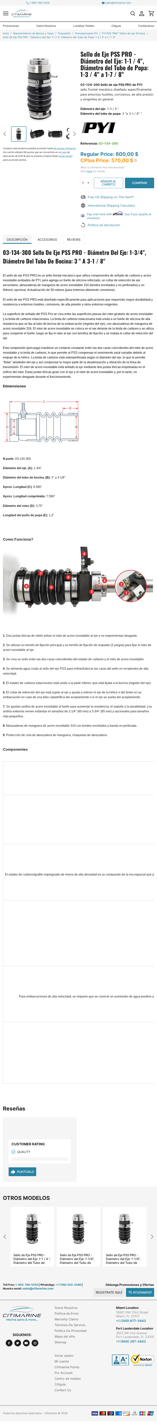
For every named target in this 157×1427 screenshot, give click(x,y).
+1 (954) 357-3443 (131, 1341)
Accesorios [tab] (47, 239)
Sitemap (60, 1342)
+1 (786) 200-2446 (68, 1284)
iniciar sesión (65, 156)
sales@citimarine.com (118, 2)
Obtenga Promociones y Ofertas (129, 1285)
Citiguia (116, 25)
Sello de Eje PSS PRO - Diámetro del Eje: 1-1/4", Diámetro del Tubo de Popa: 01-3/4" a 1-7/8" (77, 1259)
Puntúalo (22, 1172)
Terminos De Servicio (70, 1325)
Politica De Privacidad (71, 1331)
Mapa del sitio (65, 1336)
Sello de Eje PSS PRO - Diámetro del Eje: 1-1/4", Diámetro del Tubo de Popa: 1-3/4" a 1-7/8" (30, 1259)
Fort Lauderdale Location (134, 1328)
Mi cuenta (62, 1361)
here (89, 171)
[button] (6, 13)
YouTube (26, 1343)
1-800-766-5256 (39, 2)
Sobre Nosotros (46, 25)
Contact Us (63, 1390)
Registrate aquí (109, 1292)
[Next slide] (73, 133)
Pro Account (64, 1373)
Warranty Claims (66, 1319)
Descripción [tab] (17, 239)
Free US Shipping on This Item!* (111, 197)
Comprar (139, 183)
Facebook (9, 1343)
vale (64, 152)
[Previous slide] (6, 133)
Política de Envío (67, 1313)
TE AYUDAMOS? (140, 1292)
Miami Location (127, 1308)
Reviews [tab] (73, 239)
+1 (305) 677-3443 (131, 1321)
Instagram (35, 1343)
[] (132, 13)
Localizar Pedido (83, 25)
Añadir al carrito (108, 182)
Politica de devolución (104, 225)
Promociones (11, 25)
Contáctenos (146, 25)
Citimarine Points (67, 1367)
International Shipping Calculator (111, 205)
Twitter (17, 1343)
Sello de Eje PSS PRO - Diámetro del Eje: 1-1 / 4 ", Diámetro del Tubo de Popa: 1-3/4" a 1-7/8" (124, 1259)
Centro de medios (68, 1378)
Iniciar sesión (64, 1355)
